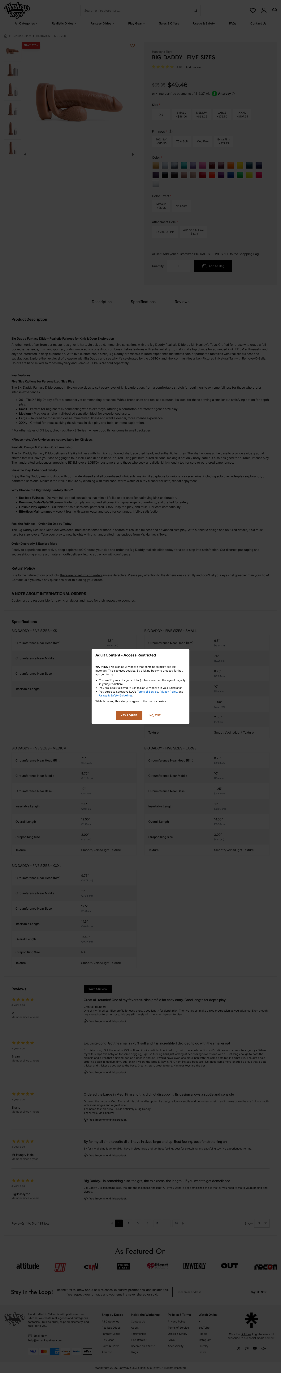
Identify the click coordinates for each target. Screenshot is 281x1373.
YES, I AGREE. (129, 715)
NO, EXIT (155, 715)
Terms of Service (147, 691)
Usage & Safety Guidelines (115, 695)
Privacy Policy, (169, 691)
